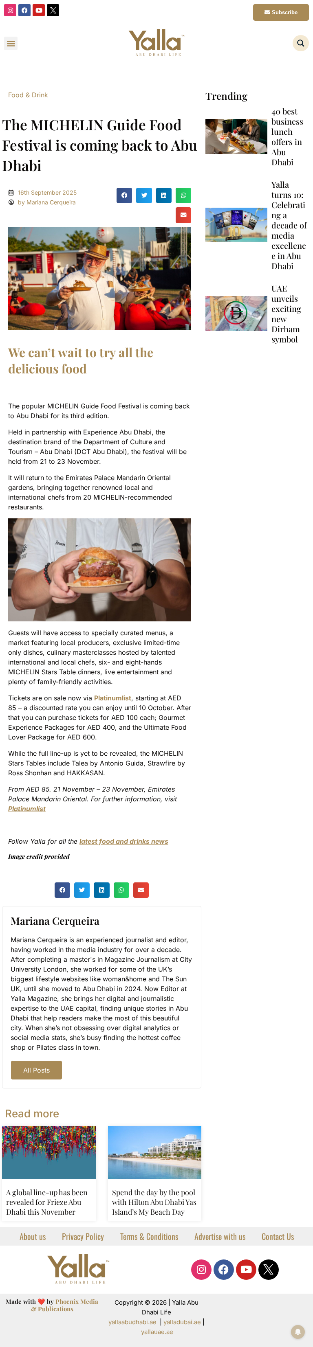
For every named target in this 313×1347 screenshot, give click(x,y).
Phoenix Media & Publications (65, 1305)
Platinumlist (112, 698)
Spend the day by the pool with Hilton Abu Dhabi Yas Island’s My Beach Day (154, 1202)
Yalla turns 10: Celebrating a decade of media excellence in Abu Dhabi (289, 225)
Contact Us (278, 1236)
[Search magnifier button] (300, 43)
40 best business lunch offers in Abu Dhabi (287, 136)
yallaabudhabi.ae (132, 1322)
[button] (11, 43)
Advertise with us (219, 1236)
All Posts (36, 1070)
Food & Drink (28, 95)
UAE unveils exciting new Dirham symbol (286, 313)
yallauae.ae (157, 1332)
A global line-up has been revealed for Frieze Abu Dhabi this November (47, 1202)
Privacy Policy (83, 1236)
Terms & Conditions (149, 1236)
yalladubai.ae (182, 1322)
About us (33, 1236)
